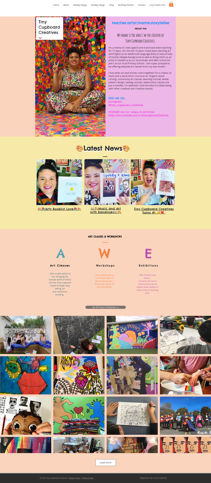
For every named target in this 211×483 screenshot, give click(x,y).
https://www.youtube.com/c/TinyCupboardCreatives (139, 115)
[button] (171, 4)
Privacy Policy (75, 478)
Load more (106, 462)
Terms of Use (87, 478)
